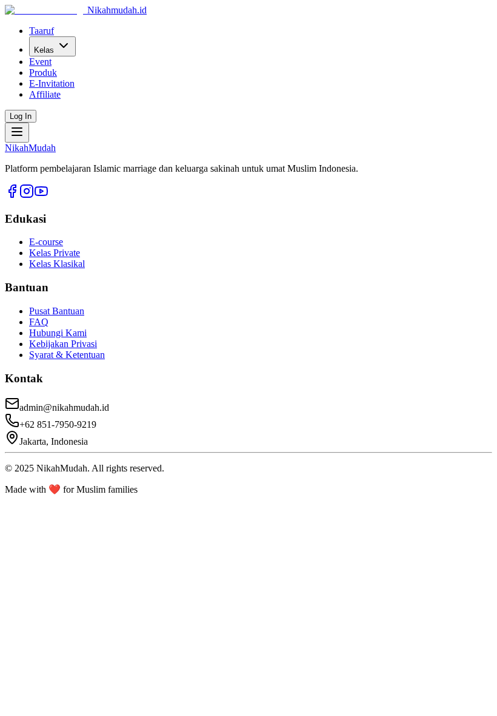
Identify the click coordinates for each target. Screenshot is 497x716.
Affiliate (45, 94)
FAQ (38, 322)
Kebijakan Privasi (63, 344)
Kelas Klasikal (57, 263)
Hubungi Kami (58, 333)
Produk (43, 72)
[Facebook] (12, 195)
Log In (21, 116)
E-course (46, 242)
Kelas (44, 50)
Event (40, 61)
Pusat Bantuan (56, 311)
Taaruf (41, 30)
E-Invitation (52, 83)
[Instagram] (26, 195)
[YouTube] (41, 195)
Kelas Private (54, 253)
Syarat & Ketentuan (67, 355)
